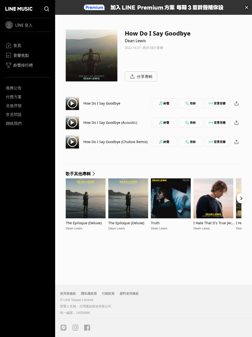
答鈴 (193, 103)
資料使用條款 (129, 293)
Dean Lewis (135, 40)
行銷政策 (108, 293)
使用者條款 (68, 293)
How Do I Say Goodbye (101, 103)
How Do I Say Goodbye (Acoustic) (110, 122)
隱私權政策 (89, 293)
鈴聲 (166, 103)
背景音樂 (220, 103)
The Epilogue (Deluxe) (84, 223)
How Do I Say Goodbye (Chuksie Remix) (115, 141)
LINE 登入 (23, 25)
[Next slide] (241, 198)
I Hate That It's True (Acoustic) (214, 223)
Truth (155, 223)
